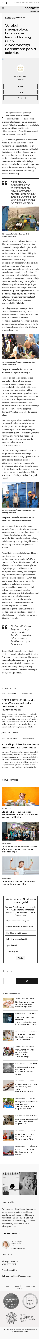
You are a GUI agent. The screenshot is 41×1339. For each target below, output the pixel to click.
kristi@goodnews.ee (18, 1248)
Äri (8, 694)
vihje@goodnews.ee (10, 1226)
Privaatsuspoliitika (9, 1270)
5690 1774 (15, 1245)
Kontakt (20, 1288)
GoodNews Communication (20, 1332)
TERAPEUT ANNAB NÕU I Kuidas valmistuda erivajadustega (24, 1053)
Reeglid (16, 1286)
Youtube (33, 3)
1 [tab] (4, 1308)
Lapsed (31, 1046)
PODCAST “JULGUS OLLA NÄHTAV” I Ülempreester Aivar (24, 1136)
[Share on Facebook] (15, 98)
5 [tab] (13, 1308)
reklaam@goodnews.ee (21, 1275)
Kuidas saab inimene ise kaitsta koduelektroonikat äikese (25, 1070)
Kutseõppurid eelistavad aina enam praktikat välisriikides (20, 746)
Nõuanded (33, 1115)
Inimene (32, 1131)
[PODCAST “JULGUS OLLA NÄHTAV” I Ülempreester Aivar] (10, 1183)
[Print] (26, 98)
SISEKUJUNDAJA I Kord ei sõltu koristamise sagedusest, (26, 1121)
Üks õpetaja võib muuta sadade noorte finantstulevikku (18, 882)
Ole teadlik (33, 1031)
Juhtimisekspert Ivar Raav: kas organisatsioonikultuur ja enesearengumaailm (26, 1020)
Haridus (19, 17)
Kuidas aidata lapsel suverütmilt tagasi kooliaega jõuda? (24, 1004)
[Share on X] (18, 98)
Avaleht (8, 1286)
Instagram (25, 3)
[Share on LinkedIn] (22, 98)
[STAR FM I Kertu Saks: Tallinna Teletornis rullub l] (28, 1183)
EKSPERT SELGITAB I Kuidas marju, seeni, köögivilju (25, 1152)
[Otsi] (27, 981)
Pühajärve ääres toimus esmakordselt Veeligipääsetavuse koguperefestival (26, 1105)
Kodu (7, 17)
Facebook (16, 3)
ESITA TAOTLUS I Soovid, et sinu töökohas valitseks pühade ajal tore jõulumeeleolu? (19, 705)
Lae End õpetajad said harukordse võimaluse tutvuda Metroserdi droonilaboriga (19, 849)
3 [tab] (9, 1308)
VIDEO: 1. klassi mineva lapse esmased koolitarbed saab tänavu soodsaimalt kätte (20, 814)
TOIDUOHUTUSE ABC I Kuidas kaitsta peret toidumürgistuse (26, 1037)
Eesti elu (13, 17)
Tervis (31, 998)
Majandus (12, 694)
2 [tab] (7, 1308)
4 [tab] (11, 1308)
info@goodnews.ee (10, 1261)
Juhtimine (32, 1014)
